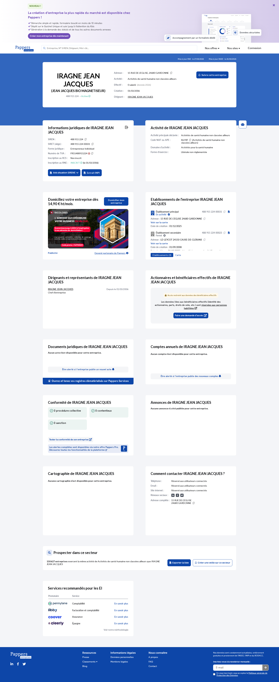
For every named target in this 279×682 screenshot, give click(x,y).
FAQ (151, 661)
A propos (153, 657)
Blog (84, 666)
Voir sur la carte (159, 222)
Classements (89, 661)
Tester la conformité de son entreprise (68, 439)
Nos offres (211, 48)
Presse (85, 657)
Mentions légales (119, 661)
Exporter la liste (180, 562)
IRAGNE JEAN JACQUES (140, 96)
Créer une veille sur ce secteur (213, 562)
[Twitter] (24, 664)
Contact (153, 666)
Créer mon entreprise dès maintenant (49, 36)
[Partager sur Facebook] (18, 664)
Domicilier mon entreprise (116, 201)
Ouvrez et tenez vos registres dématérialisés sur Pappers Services (90, 380)
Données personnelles (122, 657)
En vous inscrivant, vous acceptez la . (242, 674)
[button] (64, 172)
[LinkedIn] (11, 664)
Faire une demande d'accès (189, 315)
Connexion (254, 48)
